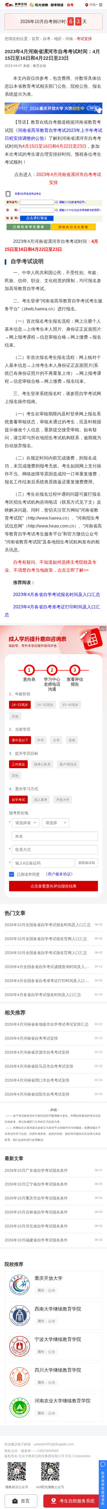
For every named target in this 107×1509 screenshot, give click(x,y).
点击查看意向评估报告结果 (53, 886)
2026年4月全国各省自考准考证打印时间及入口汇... (48, 980)
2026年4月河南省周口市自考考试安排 (37, 1080)
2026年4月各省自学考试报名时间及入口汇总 (43, 994)
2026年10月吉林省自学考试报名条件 (36, 1212)
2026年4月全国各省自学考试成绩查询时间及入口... (48, 967)
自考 (46, 38)
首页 (35, 38)
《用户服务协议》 (59, 874)
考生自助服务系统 (77, 1501)
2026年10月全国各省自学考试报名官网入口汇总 (46, 939)
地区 (58, 38)
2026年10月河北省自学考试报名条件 (36, 1226)
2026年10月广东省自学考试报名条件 (36, 1170)
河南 (69, 38)
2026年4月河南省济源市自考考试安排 (37, 1052)
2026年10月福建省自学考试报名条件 (36, 1240)
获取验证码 (86, 863)
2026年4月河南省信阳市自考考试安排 (37, 1094)
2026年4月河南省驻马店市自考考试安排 (39, 1066)
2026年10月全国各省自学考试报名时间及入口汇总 (48, 925)
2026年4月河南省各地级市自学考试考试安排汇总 (47, 1024)
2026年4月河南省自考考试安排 (31, 1038)
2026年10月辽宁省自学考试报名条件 (36, 1184)
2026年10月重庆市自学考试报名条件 (36, 1198)
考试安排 (84, 38)
